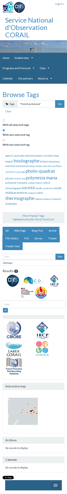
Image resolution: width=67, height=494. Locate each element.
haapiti (9, 161)
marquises (54, 161)
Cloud (44, 219)
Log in (59, 3)
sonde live (48, 188)
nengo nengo (35, 166)
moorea (24, 165)
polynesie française (16, 182)
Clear (8, 111)
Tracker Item (12, 246)
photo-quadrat (40, 171)
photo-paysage (17, 171)
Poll (26, 238)
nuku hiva (47, 166)
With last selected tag (16, 144)
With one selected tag (16, 134)
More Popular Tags (33, 215)
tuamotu (11, 203)
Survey (38, 238)
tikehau (47, 199)
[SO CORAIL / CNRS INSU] (12, 6)
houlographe (26, 160)
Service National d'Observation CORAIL (29, 27)
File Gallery (12, 238)
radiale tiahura (35, 182)
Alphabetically (21, 219)
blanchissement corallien (39, 155)
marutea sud (12, 165)
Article (53, 230)
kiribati (44, 161)
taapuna (32, 193)
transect (56, 198)
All (7, 230)
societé (28, 187)
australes (19, 155)
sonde (38, 188)
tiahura (39, 198)
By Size (35, 219)
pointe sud (20, 178)
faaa (56, 155)
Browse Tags (21, 94)
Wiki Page (20, 230)
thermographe (19, 198)
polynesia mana (41, 177)
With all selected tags (16, 124)
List (52, 219)
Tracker (52, 238)
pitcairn (9, 178)
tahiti (40, 192)
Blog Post (37, 230)
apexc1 (9, 155)
